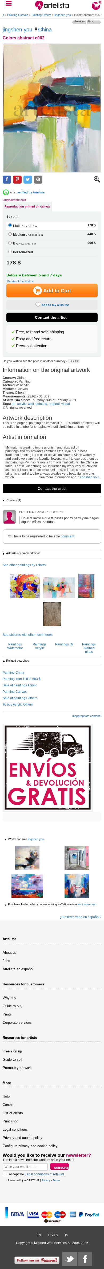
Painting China (13, 672)
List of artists (13, 1113)
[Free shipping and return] (48, 768)
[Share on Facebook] (7, 180)
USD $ (74, 361)
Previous (79, 21)
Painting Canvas (17, 14)
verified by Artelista (31, 192)
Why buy (9, 998)
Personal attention (31, 346)
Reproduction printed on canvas (27, 206)
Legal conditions (15, 1129)
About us (10, 953)
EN (39, 1235)
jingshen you (63, 14)
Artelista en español (18, 969)
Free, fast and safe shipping (40, 332)
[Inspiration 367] (76, 858)
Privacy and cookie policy (22, 1138)
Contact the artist (51, 317)
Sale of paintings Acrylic (20, 685)
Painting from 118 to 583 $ (22, 679)
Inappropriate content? (86, 716)
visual (65, 404)
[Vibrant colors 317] (27, 886)
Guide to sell (12, 1059)
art (13, 404)
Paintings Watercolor (15, 646)
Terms (56, 1180)
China (45, 29)
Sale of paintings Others (20, 698)
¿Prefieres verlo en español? (80, 917)
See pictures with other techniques (28, 635)
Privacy (46, 1180)
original (54, 404)
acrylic (21, 404)
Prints (7, 1014)
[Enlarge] (97, 181)
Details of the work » (20, 281)
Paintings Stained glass (89, 648)
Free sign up (12, 1051)
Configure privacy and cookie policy (30, 1146)
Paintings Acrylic (39, 646)
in (66, 1235)
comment (67, 536)
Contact (9, 1105)
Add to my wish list (55, 304)
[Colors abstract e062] (52, 108)
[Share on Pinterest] (17, 180)
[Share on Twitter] (27, 180)
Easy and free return (33, 339)
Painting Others (41, 14)
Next (91, 21)
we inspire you (87, 904)
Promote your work (17, 1068)
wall (31, 404)
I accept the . (36, 1174)
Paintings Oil (64, 644)
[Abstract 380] (27, 858)
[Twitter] (69, 1259)
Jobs (6, 961)
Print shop (10, 1121)
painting (41, 404)
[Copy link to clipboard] (38, 180)
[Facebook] (85, 1259)
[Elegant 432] (76, 886)
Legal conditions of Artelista (45, 1174)
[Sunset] (52, 614)
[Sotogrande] (86, 586)
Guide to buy (12, 1006)
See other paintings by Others (24, 565)
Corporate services (17, 1023)
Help (6, 1096)
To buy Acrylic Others (18, 704)
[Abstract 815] (59, 588)
